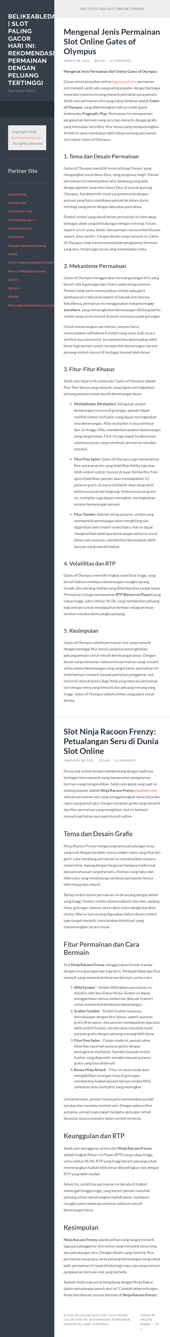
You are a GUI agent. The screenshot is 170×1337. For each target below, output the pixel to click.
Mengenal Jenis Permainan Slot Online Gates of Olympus (112, 41)
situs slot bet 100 (20, 211)
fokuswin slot (17, 202)
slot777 (13, 279)
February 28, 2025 (79, 760)
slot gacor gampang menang (27, 245)
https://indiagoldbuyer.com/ (27, 271)
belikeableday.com (27, 138)
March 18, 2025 (76, 60)
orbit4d (13, 296)
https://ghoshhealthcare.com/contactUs (35, 305)
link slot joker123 (20, 228)
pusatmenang (17, 194)
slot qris (13, 288)
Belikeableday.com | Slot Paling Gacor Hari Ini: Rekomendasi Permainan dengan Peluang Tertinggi (42, 49)
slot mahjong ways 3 (22, 220)
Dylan (99, 60)
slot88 (12, 254)
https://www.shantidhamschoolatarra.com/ (37, 262)
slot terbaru (16, 237)
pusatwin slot (146, 790)
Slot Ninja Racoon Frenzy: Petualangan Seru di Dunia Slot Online (111, 741)
